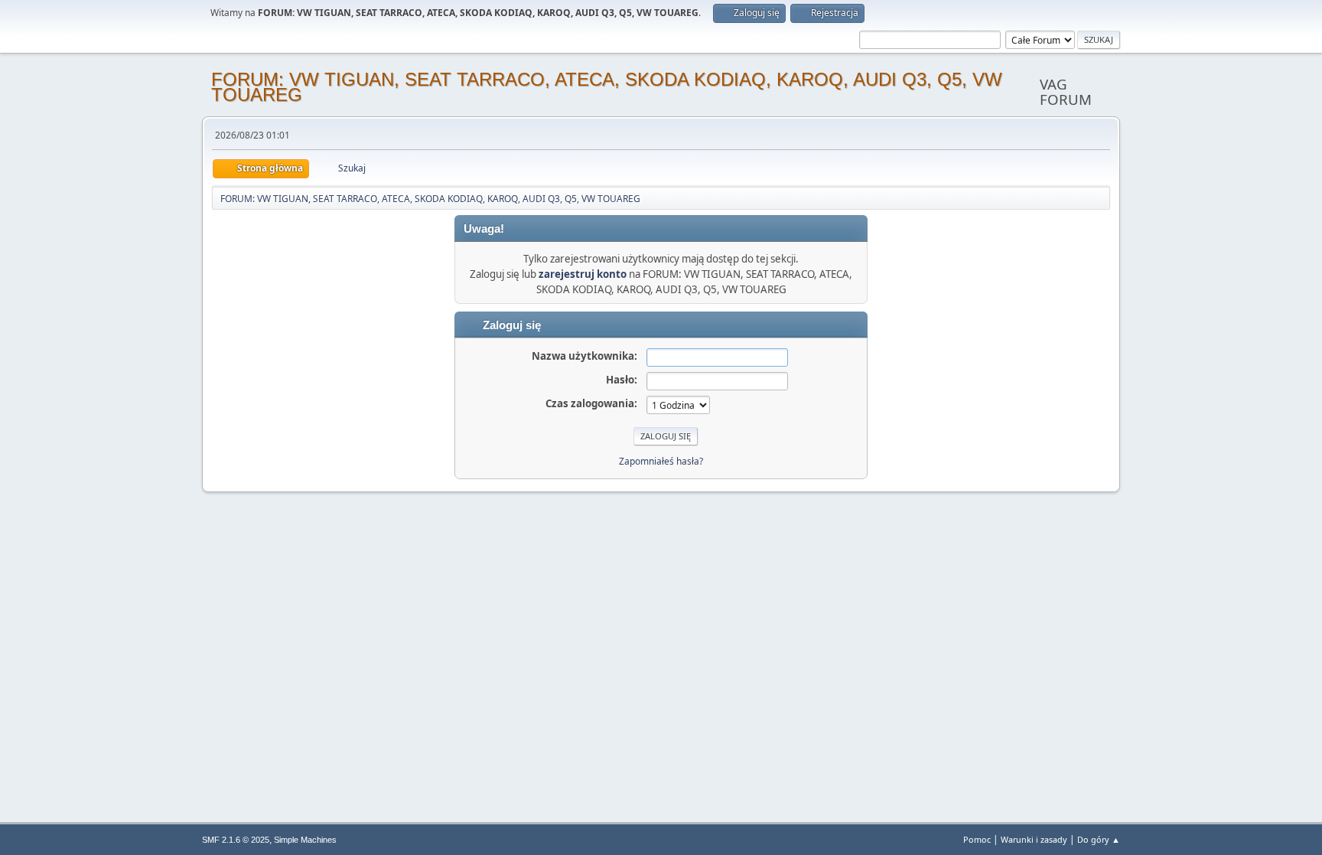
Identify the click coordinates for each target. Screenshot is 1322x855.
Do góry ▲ (1098, 839)
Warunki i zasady (1034, 839)
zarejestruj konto (583, 274)
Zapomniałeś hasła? (661, 461)
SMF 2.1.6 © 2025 (235, 839)
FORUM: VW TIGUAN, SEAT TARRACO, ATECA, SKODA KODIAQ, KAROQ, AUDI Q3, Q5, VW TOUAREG (606, 87)
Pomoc (977, 839)
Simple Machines (305, 839)
